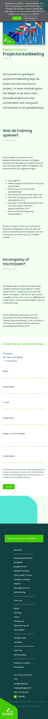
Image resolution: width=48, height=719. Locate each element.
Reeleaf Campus (15, 49)
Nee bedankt (30, 18)
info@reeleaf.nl (21, 683)
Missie (16, 608)
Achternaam (9, 387)
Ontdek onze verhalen (20, 640)
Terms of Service (35, 706)
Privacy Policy (21, 706)
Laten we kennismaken (20, 652)
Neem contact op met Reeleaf (22, 538)
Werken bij (18, 621)
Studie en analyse (22, 579)
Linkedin (21, 696)
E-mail (6, 402)
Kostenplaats (9, 456)
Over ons (18, 600)
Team (16, 617)
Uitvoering (7, 353)
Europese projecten (23, 558)
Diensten (18, 550)
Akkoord (17, 18)
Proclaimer (19, 667)
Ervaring (17, 612)
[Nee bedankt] (44, 11)
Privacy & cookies (22, 663)
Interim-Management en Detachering (22, 588)
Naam (5, 371)
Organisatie (8, 418)
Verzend (9, 487)
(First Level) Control (23, 575)
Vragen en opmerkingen (14, 433)
